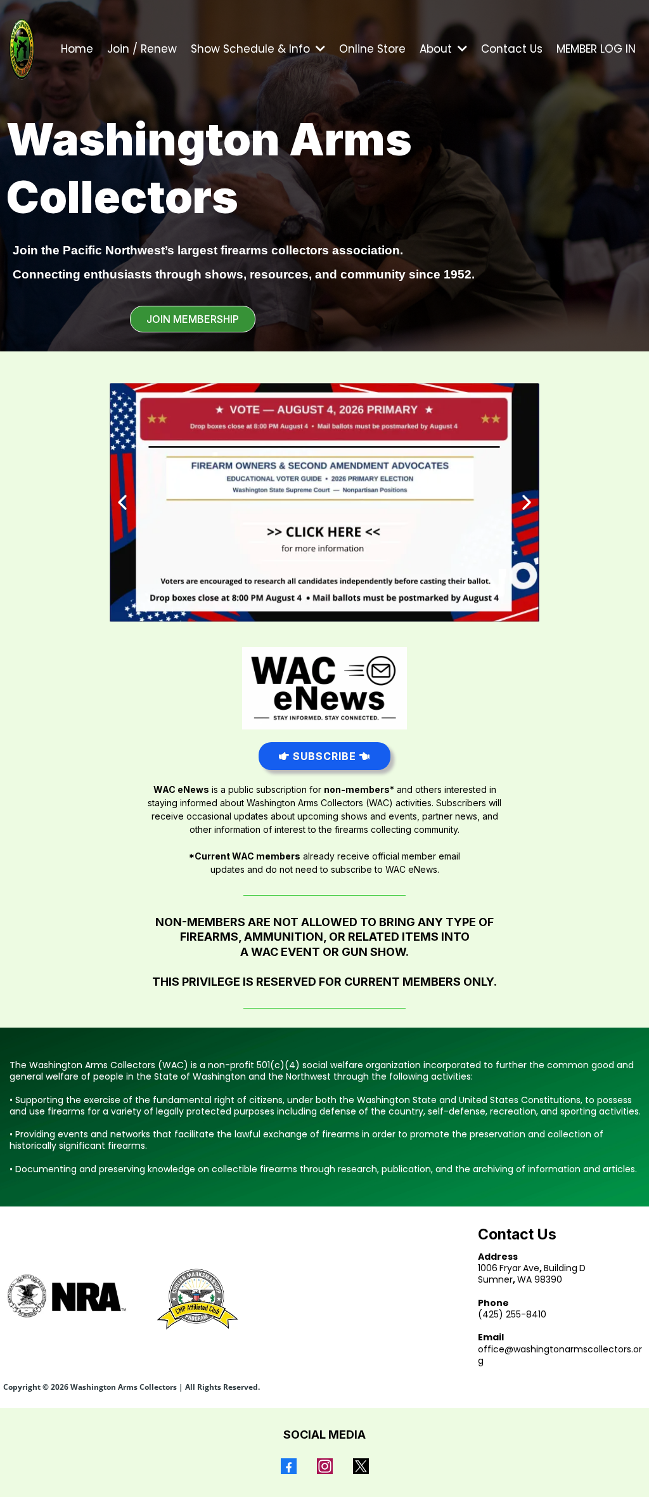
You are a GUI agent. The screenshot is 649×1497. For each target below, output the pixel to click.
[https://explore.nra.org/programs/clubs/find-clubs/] (66, 1296)
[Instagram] (325, 1466)
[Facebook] (289, 1466)
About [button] (437, 48)
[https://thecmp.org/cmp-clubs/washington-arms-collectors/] (195, 1299)
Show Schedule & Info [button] (252, 48)
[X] (361, 1466)
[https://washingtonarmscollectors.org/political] (324, 502)
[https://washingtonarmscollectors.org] (22, 49)
